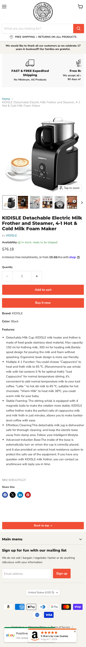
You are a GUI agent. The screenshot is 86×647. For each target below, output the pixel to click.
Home (6, 99)
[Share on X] (13, 495)
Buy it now (43, 303)
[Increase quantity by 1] (37, 276)
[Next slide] (82, 202)
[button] (9, 202)
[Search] (78, 28)
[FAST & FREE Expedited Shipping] (30, 70)
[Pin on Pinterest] (28, 495)
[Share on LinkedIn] (20, 495)
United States (41, 592)
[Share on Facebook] (5, 495)
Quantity (7, 267)
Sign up (61, 573)
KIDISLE (11, 235)
